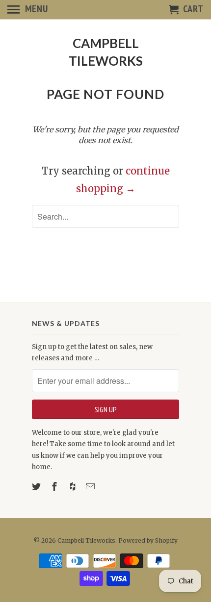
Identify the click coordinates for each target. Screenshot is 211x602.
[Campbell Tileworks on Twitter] (37, 486)
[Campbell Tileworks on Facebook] (55, 486)
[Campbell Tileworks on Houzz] (73, 486)
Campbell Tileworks (106, 52)
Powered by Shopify (148, 540)
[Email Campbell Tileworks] (91, 486)
